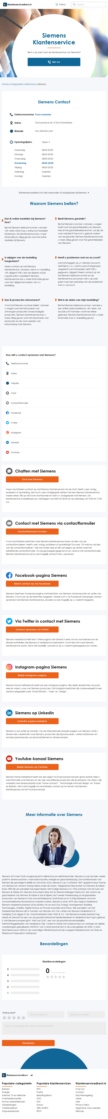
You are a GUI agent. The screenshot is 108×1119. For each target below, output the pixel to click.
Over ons (80, 1089)
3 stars (13, 1017)
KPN (39, 1089)
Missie (78, 1098)
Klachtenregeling (84, 1095)
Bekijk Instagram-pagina (32, 675)
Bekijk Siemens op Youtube (32, 767)
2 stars (9, 1017)
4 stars (18, 1017)
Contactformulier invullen (32, 531)
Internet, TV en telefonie (14, 1095)
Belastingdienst (44, 1095)
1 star (4, 1017)
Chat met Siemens (32, 479)
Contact (80, 1092)
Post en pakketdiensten (13, 1101)
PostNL (40, 1092)
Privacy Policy (82, 1104)
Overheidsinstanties (11, 1098)
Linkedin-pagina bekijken (32, 721)
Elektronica (30, 84)
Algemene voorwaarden (88, 1108)
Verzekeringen (9, 1104)
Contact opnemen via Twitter (32, 629)
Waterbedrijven (10, 1108)
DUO (39, 1098)
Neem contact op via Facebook (32, 583)
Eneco (40, 1104)
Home (5, 84)
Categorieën (16, 84)
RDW (39, 1111)
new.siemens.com (44, 131)
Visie (78, 1101)
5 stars (23, 1017)
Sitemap (80, 1111)
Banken (6, 1089)
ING (39, 1101)
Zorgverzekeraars (10, 1111)
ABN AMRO (42, 1108)
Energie (6, 1092)
